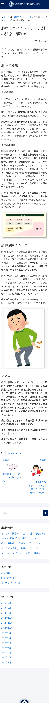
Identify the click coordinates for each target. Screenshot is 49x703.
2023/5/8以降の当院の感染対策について (20, 538)
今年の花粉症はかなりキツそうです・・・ (22, 543)
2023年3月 (6, 613)
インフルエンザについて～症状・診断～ (21, 553)
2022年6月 (6, 647)
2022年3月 (6, 662)
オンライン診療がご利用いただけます (19, 548)
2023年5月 (6, 608)
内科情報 (5, 573)
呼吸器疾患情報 (9, 578)
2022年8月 (6, 638)
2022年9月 (6, 633)
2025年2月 (6, 603)
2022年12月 (6, 618)
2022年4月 (6, 657)
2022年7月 (6, 642)
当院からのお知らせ (15, 453)
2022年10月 (6, 628)
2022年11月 (6, 623)
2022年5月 (6, 652)
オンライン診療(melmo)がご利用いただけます (23, 533)
